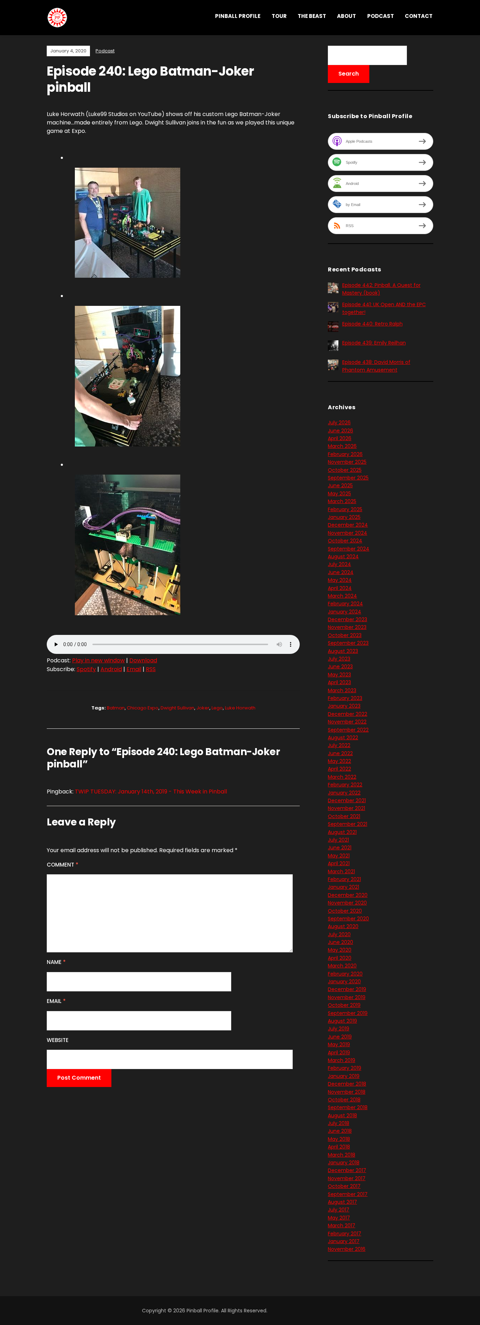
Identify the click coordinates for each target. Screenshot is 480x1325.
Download (143, 660)
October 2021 (344, 816)
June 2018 (340, 1130)
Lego (217, 708)
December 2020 (348, 895)
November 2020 (347, 902)
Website (58, 1040)
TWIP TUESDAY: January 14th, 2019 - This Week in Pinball (151, 791)
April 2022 (339, 768)
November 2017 (346, 1178)
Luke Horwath (240, 708)
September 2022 (348, 729)
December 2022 (347, 714)
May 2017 (339, 1217)
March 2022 (342, 776)
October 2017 (344, 1186)
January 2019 (343, 1076)
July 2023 (339, 658)
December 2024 (348, 524)
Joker (202, 708)
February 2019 (344, 1068)
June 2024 (340, 572)
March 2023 (342, 690)
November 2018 (346, 1091)
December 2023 (347, 619)
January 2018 (343, 1162)
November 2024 (347, 532)
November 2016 (346, 1249)
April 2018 (339, 1146)
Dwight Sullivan (177, 708)
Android (111, 669)
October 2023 (345, 635)
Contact (419, 16)
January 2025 (344, 517)
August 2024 (343, 556)
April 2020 (339, 957)
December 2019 (347, 989)
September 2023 (348, 643)
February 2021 (344, 879)
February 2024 (345, 603)
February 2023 (345, 698)
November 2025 (347, 461)
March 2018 (341, 1154)
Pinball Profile (237, 16)
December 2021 (347, 800)
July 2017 (338, 1209)
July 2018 (338, 1123)
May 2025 (339, 493)
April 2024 (340, 588)
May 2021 (339, 855)
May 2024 (340, 580)
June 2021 (339, 847)
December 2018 (347, 1083)
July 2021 (338, 839)
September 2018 (348, 1107)
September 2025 (348, 477)
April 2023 (339, 682)
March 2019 (341, 1060)
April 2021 (339, 863)
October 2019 (344, 1005)
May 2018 (339, 1139)
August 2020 (343, 926)
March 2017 (341, 1225)
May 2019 (339, 1044)
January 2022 (344, 792)
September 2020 (348, 918)
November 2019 (346, 997)
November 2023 (347, 627)
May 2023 (339, 674)
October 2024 (345, 540)
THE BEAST (312, 16)
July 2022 (339, 745)
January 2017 (343, 1241)
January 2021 (343, 886)
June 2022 (340, 753)
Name (56, 962)
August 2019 (342, 1020)
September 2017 (348, 1194)
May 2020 (339, 949)
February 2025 (345, 509)
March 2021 (341, 871)
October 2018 (344, 1099)
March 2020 (342, 965)
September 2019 (348, 1013)
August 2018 (342, 1115)
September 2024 (348, 548)
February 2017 (344, 1233)
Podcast (380, 16)
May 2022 (339, 761)
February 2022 (345, 784)
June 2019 (340, 1036)
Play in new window (98, 660)
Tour (279, 16)
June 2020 (340, 942)
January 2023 (344, 705)
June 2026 (340, 430)
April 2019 (339, 1052)
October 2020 (345, 910)
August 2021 (342, 832)
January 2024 (344, 611)
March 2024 (342, 595)
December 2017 (347, 1170)
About (346, 16)
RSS (151, 669)
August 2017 (342, 1201)
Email (134, 669)
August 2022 (343, 737)
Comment (62, 864)
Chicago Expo (142, 708)
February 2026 (345, 454)
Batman (116, 708)
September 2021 (347, 824)
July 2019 (338, 1028)
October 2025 (345, 470)
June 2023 (340, 666)
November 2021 (346, 808)
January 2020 (344, 981)
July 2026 (339, 422)
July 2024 (339, 564)
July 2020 (339, 934)
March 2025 (342, 501)
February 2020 (345, 973)
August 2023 (343, 651)
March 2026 (342, 446)
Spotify (86, 669)
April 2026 (339, 438)
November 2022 (347, 721)
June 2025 (340, 485)
